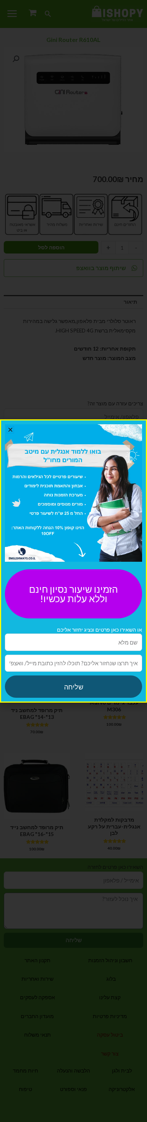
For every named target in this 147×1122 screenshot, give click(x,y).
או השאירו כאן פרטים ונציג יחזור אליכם (99, 629)
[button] (10, 430)
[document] (73, 561)
